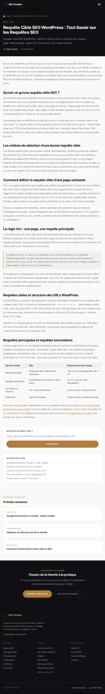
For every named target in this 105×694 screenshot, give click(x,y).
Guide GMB (76, 652)
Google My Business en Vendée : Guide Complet (27, 463)
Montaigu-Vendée (45, 664)
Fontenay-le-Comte (45, 668)
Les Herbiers (42, 660)
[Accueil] (4, 16)
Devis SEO (7, 668)
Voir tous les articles (67, 594)
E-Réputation (8, 660)
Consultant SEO (10, 652)
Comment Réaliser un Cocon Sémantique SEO (26, 474)
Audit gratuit (52, 444)
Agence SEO (8, 648)
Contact (74, 660)
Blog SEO (75, 648)
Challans (41, 656)
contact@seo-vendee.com (14, 634)
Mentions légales (78, 687)
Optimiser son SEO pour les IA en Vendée (24, 467)
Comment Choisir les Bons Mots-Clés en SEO (26, 471)
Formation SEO (9, 656)
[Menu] (99, 4)
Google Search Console (80, 413)
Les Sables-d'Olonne (46, 652)
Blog (9, 16)
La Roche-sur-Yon (44, 648)
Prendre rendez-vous (37, 594)
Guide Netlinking (78, 656)
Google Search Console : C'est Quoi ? (23, 478)
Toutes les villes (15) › (46, 672)
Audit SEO (7, 664)
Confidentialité (95, 687)
